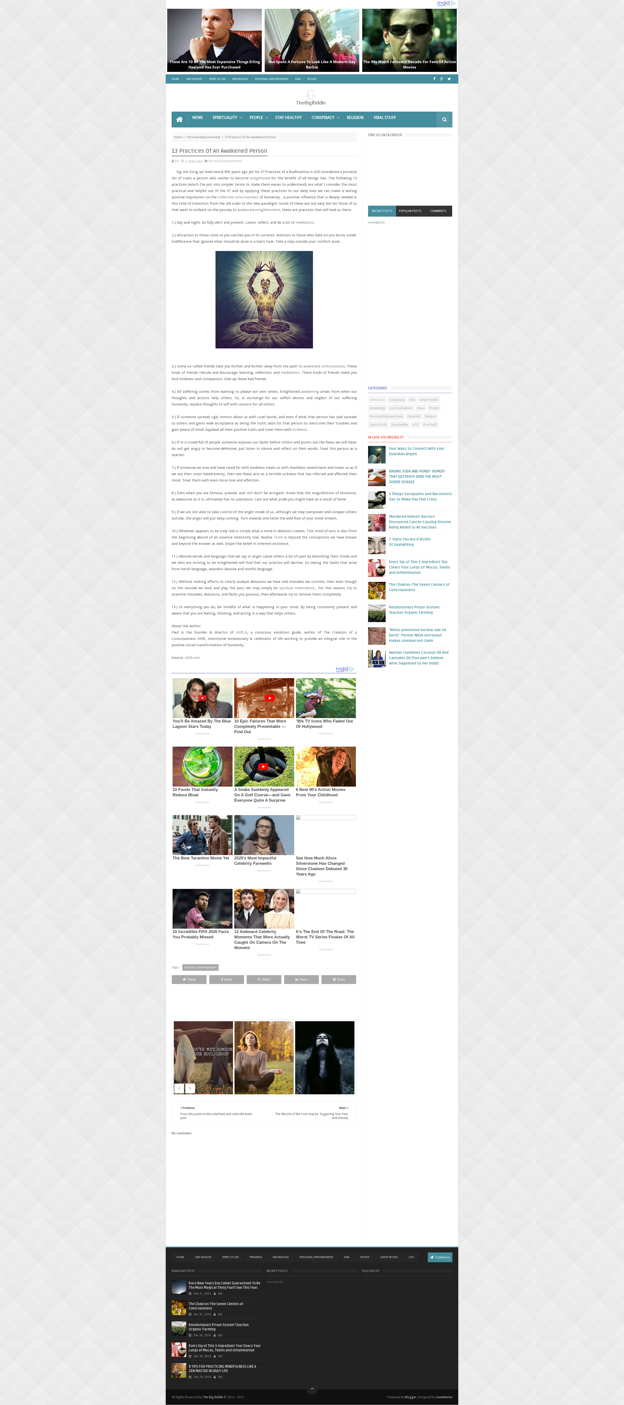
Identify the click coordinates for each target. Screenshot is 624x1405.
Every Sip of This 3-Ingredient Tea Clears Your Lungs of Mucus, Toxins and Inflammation (419, 567)
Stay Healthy (194, 79)
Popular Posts (410, 211)
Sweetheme (444, 1397)
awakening (310, 391)
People (312, 79)
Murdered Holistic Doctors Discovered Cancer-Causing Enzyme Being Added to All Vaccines (420, 521)
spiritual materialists (296, 588)
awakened (245, 210)
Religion (355, 117)
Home (175, 79)
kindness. (300, 429)
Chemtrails (377, 400)
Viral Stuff (385, 117)
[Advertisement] (404, 306)
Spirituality (225, 117)
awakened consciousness (324, 366)
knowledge (377, 408)
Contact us (442, 1257)
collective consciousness (238, 197)
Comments (438, 211)
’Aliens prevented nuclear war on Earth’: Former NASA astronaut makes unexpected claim (417, 635)
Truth (278, 537)
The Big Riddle (213, 1397)
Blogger (410, 1397)
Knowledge (240, 79)
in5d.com (192, 657)
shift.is (241, 632)
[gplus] (442, 79)
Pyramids (414, 416)
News (197, 117)
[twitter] (449, 79)
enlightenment (267, 210)
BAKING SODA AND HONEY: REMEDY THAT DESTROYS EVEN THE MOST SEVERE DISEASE (417, 476)
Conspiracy (323, 117)
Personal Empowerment (272, 79)
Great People (429, 400)
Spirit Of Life (230, 1257)
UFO (415, 424)
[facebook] (434, 79)
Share (228, 979)
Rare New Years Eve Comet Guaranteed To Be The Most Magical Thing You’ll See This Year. (224, 1285)
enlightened (260, 178)
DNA (298, 79)
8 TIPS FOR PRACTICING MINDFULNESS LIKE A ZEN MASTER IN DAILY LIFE (222, 1369)
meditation (304, 222)
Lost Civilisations (401, 408)
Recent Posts (382, 211)
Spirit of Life (217, 79)
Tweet (191, 979)
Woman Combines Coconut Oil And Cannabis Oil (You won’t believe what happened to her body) (418, 657)
